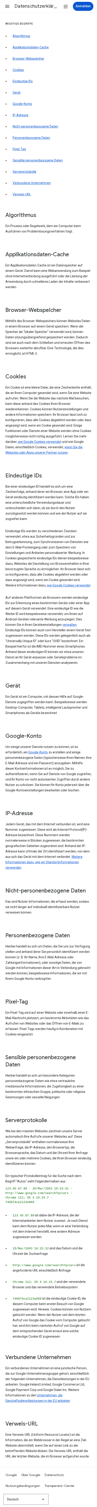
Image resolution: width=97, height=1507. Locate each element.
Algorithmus (21, 36)
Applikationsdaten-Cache (31, 47)
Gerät (17, 92)
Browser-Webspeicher (28, 58)
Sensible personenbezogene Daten (38, 160)
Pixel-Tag (19, 149)
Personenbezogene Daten (31, 138)
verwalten (69, 625)
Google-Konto (22, 104)
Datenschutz (54, 1475)
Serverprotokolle (24, 171)
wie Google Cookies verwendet (39, 442)
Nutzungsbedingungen (23, 1486)
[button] (7, 6)
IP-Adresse (20, 115)
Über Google (30, 1475)
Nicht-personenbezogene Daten (35, 126)
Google (11, 1475)
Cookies (18, 70)
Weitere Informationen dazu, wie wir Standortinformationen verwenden (44, 862)
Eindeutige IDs (23, 81)
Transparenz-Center (60, 1486)
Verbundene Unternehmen (32, 183)
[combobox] (25, 1499)
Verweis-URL (22, 194)
